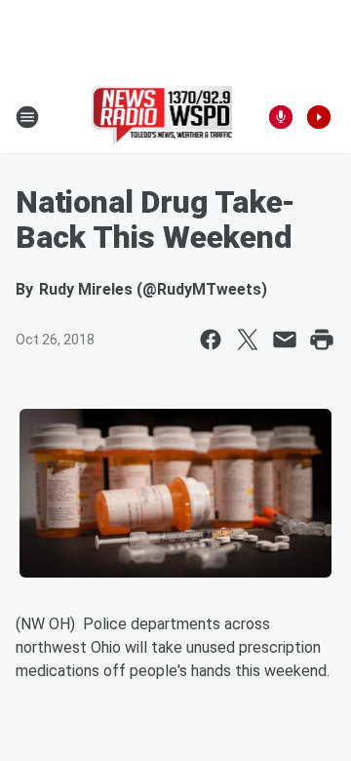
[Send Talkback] (280, 117)
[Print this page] (321, 339)
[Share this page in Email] (284, 339)
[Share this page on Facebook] (210, 339)
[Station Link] (162, 117)
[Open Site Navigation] (27, 117)
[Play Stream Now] (319, 117)
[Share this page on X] (247, 339)
